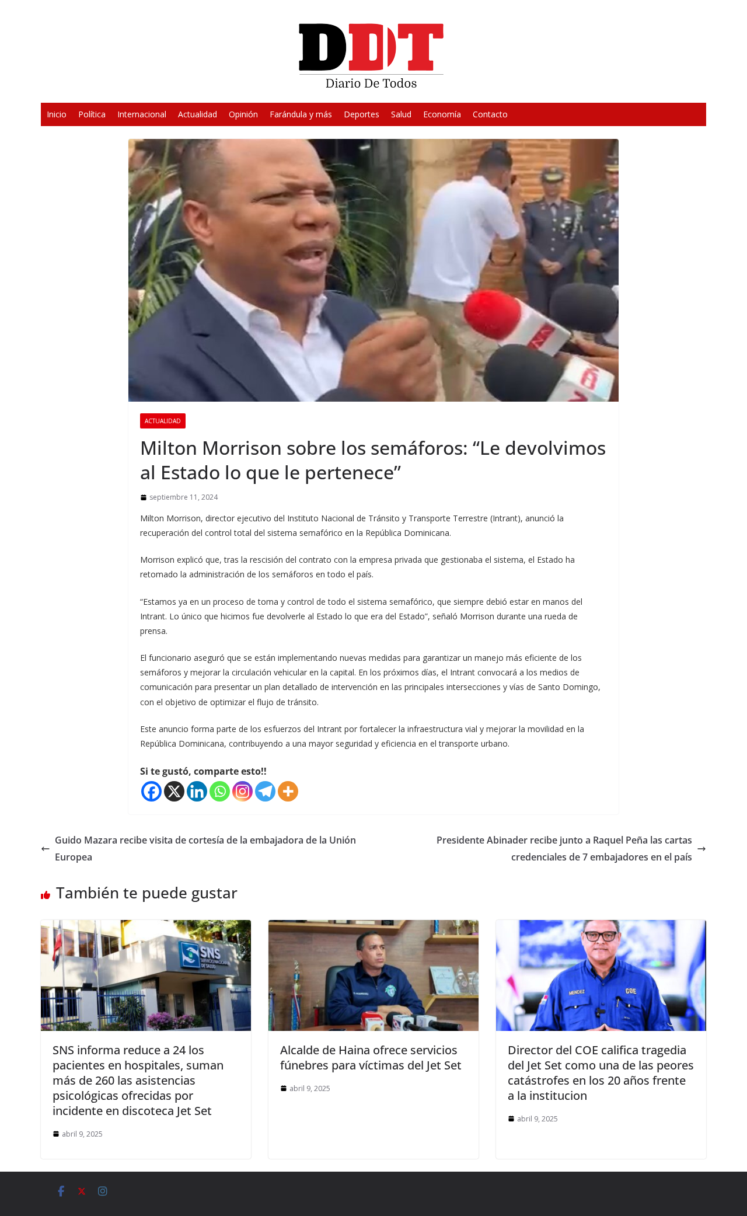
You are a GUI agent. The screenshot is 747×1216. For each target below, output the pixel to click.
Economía (442, 114)
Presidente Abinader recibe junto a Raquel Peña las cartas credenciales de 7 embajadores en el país (564, 848)
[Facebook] (151, 791)
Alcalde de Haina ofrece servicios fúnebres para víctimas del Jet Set (371, 1057)
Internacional (141, 114)
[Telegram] (265, 791)
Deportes (361, 114)
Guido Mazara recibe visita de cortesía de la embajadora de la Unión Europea (205, 848)
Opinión (243, 114)
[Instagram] (242, 791)
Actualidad (197, 114)
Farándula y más (301, 114)
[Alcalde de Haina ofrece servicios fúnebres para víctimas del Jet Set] (373, 928)
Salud (401, 114)
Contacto (490, 114)
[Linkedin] (197, 791)
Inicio (57, 114)
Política (92, 114)
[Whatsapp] (220, 791)
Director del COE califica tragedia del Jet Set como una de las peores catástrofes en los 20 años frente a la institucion (601, 1072)
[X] (174, 791)
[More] (288, 791)
